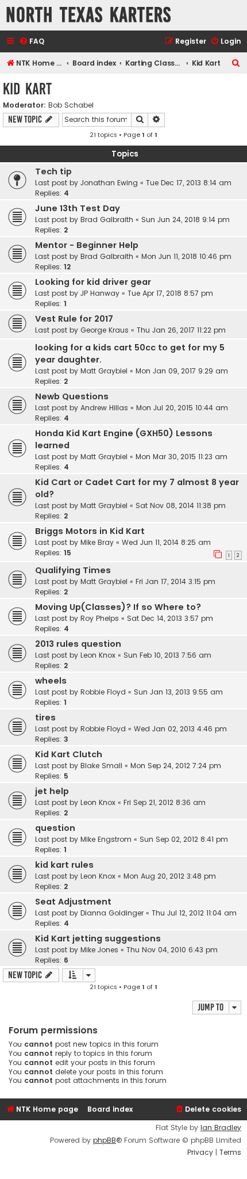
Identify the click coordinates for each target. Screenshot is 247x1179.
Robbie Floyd (103, 692)
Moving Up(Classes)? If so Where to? (118, 607)
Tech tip (53, 171)
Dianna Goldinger (112, 913)
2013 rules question (78, 644)
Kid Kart (27, 89)
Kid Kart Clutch (68, 754)
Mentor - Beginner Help (86, 245)
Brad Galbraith (106, 219)
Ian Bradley (220, 1127)
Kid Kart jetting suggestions (98, 938)
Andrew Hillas (104, 408)
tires (45, 717)
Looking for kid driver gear (93, 282)
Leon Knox (97, 655)
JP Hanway (99, 293)
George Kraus (104, 330)
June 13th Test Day (77, 208)
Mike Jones (99, 950)
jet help (52, 791)
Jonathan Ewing (109, 183)
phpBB (104, 1140)
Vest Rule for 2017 (74, 319)
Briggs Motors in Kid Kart (90, 531)
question (55, 828)
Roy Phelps (99, 618)
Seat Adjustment (73, 901)
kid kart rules (64, 865)
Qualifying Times (73, 570)
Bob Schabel (71, 105)
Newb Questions (72, 396)
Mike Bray (97, 542)
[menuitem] (31, 41)
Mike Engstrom (106, 839)
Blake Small (101, 765)
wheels (51, 680)
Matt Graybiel (104, 371)
